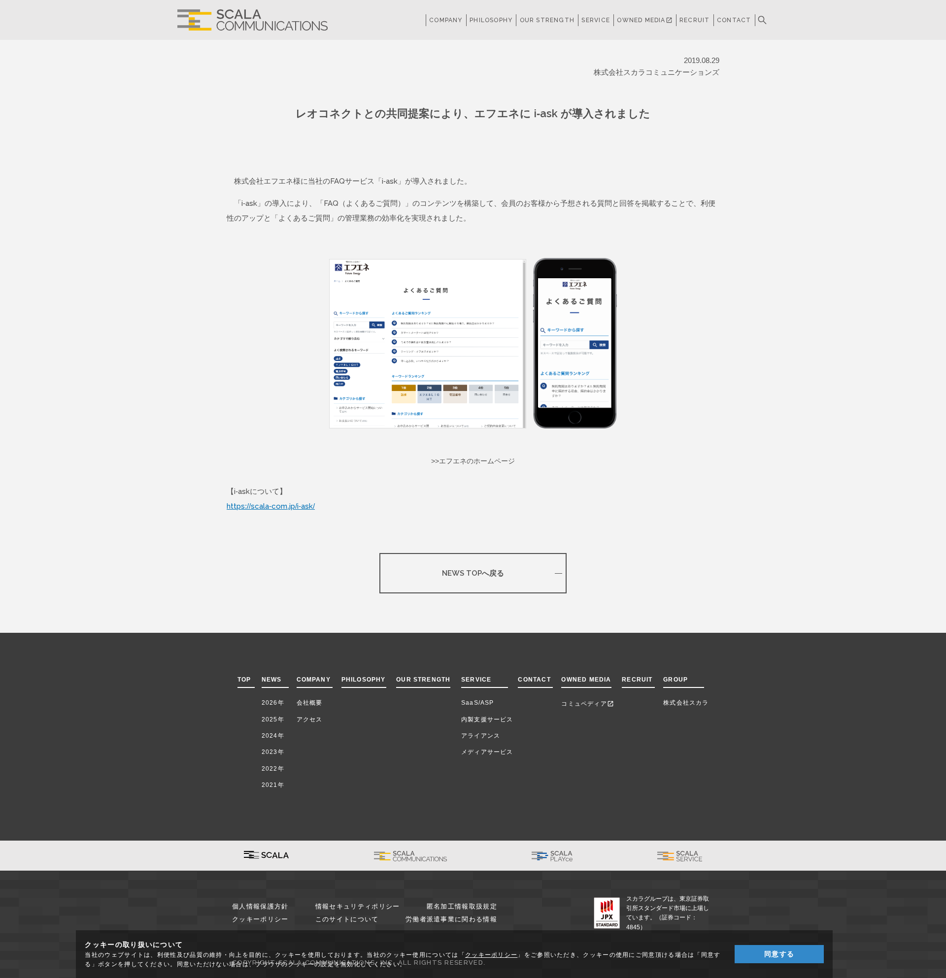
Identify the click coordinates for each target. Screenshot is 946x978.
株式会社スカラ (686, 702)
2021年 (273, 785)
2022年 (273, 768)
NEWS (274, 679)
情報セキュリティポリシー (357, 906)
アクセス (310, 719)
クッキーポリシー (260, 919)
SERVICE (476, 679)
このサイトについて (347, 919)
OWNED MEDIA (644, 20)
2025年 (273, 719)
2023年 (273, 752)
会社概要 (310, 702)
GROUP (675, 679)
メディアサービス (487, 752)
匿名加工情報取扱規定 (462, 906)
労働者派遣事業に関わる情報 (451, 919)
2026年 (273, 702)
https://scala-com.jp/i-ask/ (271, 506)
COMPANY (445, 20)
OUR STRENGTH (547, 20)
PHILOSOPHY (491, 20)
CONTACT (734, 20)
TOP (244, 679)
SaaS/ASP (477, 702)
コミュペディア (587, 703)
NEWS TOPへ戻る (473, 573)
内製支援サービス (487, 719)
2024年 (273, 735)
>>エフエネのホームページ (473, 461)
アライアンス (480, 735)
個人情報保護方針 (260, 906)
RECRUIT (694, 20)
